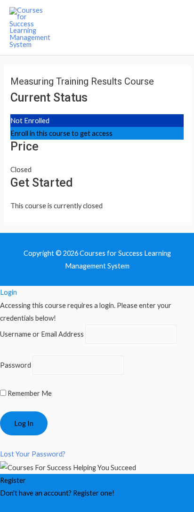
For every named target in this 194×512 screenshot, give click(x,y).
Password (15, 365)
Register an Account (31, 506)
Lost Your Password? (32, 454)
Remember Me (29, 393)
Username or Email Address (42, 334)
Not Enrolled (29, 121)
